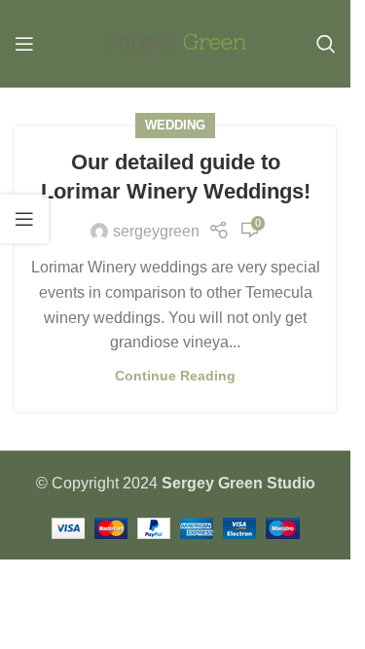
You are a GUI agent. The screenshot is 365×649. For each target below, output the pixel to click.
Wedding (175, 125)
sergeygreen (156, 231)
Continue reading (175, 375)
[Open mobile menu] (24, 43)
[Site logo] (176, 42)
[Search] (326, 43)
